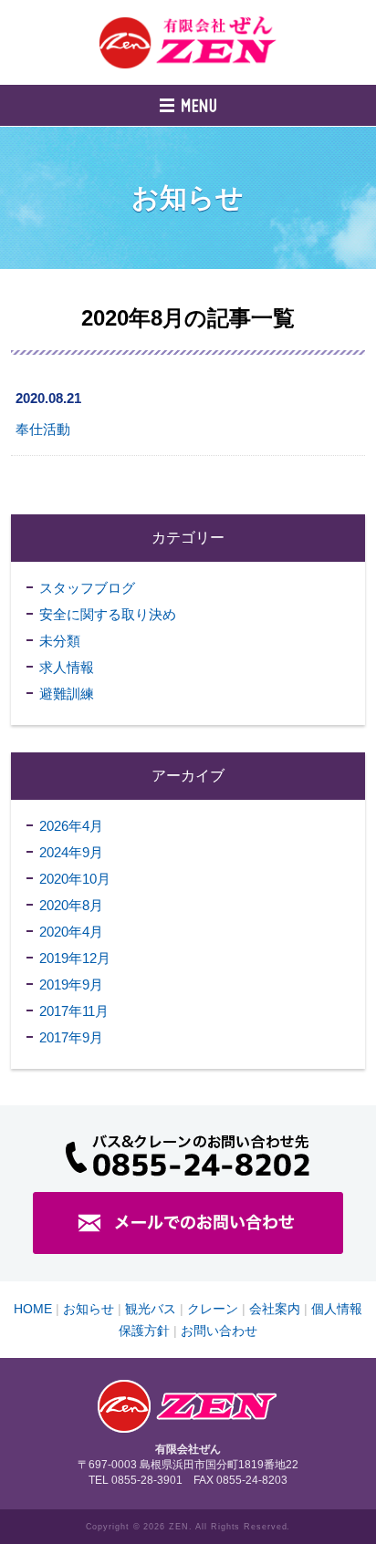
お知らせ (88, 1308)
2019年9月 (71, 984)
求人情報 (66, 667)
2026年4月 (71, 826)
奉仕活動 (43, 429)
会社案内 (274, 1308)
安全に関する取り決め (107, 614)
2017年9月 (71, 1037)
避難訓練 (66, 693)
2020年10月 (74, 878)
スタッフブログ (87, 588)
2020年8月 (71, 905)
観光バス (150, 1308)
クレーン (212, 1308)
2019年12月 (74, 958)
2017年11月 (74, 1011)
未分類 (59, 640)
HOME (33, 1308)
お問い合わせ (219, 1330)
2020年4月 (71, 931)
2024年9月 (71, 852)
